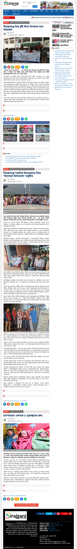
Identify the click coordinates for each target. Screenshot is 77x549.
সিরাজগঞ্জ (24, 401)
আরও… (6, 14)
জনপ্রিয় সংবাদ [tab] (68, 22)
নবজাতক (12, 495)
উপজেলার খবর (16, 11)
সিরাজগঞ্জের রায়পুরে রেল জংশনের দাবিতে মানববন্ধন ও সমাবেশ (10, 138)
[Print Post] (5, 67)
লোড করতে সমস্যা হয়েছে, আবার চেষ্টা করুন (26, 505)
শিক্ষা (41, 11)
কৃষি (57, 11)
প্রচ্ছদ (7, 22)
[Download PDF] (8, 67)
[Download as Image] (12, 67)
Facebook (41, 513)
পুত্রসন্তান (17, 495)
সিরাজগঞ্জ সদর (22, 22)
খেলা (47, 11)
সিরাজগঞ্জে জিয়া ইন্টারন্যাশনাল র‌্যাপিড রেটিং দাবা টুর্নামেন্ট (21, 158)
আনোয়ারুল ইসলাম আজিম (56, 525)
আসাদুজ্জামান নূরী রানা (54, 530)
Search (35, 6)
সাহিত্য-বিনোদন (64, 11)
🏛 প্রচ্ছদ (6, 11)
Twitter (50, 513)
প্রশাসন (25, 11)
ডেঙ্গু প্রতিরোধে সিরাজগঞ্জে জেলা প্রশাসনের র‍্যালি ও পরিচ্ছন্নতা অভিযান (41, 128)
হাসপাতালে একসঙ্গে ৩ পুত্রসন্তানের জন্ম (25, 130)
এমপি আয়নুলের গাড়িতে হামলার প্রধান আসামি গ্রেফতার (42, 138)
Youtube (64, 513)
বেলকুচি (13, 169)
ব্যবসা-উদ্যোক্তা (34, 11)
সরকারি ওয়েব (16, 14)
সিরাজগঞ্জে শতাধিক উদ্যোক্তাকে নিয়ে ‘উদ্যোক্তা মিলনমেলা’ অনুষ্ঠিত (40, 17)
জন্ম (8, 495)
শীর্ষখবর (17, 22)
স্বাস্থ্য (52, 11)
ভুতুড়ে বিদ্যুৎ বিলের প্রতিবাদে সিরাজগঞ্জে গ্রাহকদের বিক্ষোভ (26, 138)
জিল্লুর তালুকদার (52, 529)
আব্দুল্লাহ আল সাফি (54, 523)
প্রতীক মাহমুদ (51, 527)
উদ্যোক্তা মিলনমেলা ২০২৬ (14, 401)
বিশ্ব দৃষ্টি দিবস (10, 115)
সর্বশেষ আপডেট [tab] (57, 22)
